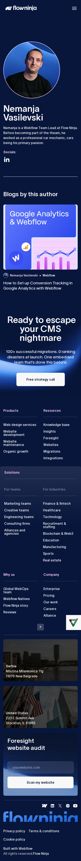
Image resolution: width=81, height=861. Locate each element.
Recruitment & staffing (54, 525)
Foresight (51, 438)
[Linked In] (52, 806)
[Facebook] (45, 806)
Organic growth (15, 451)
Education (51, 540)
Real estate (52, 560)
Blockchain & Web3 (58, 533)
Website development (14, 433)
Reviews (9, 612)
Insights (49, 431)
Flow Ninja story (15, 605)
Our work (50, 602)
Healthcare (52, 510)
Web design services (19, 425)
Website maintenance (13, 443)
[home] (20, 8)
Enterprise (51, 589)
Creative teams (16, 510)
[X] (60, 806)
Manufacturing (54, 547)
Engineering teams (19, 517)
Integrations (53, 458)
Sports (48, 553)
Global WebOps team (15, 590)
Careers (49, 609)
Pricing (48, 595)
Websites (50, 445)
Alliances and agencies (14, 531)
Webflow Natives (16, 599)
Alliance (49, 615)
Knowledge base (56, 425)
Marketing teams (17, 503)
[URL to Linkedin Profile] (6, 159)
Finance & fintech (57, 503)
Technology (52, 517)
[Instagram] (68, 806)
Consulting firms (17, 523)
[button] (74, 8)
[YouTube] (75, 806)
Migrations (51, 451)
